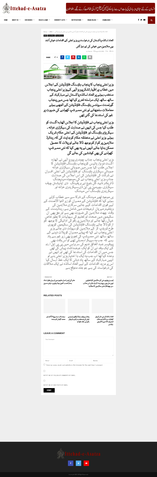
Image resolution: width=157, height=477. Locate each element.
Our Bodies (28, 20)
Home (6, 20)
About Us (15, 20)
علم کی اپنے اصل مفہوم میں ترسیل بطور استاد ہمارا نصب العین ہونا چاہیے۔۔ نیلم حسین (59, 282)
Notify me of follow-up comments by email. (60, 375)
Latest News (51, 35)
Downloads (106, 20)
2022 (45, 35)
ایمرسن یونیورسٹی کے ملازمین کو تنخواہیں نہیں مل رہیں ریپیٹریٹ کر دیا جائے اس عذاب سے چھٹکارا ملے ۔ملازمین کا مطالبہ (98, 283)
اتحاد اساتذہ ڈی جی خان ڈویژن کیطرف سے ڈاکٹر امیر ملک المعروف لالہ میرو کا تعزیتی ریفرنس (104, 320)
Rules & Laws (43, 20)
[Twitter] (141, 20)
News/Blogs (92, 20)
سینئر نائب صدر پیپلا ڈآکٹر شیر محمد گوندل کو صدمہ (55, 318)
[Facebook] (139, 20)
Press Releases (59, 35)
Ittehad (90, 51)
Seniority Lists (59, 20)
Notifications (76, 20)
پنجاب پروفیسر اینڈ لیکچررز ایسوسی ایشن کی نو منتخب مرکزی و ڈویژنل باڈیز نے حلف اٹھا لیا (78, 319)
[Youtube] (145, 20)
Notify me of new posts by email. (56, 385)
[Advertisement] (78, 419)
